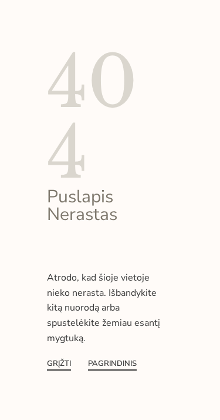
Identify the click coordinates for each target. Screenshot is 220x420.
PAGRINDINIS (112, 364)
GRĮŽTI (59, 364)
